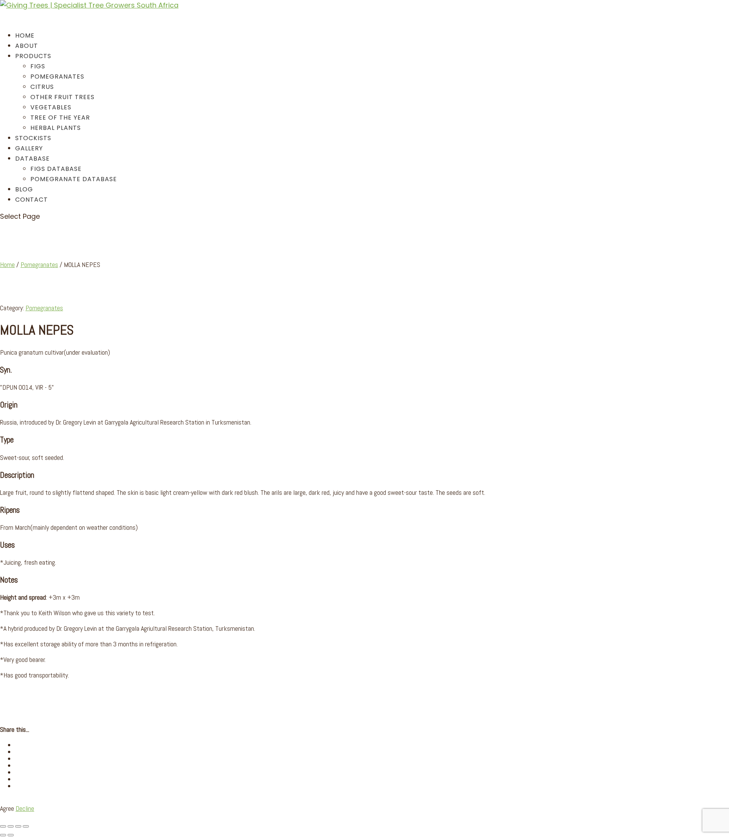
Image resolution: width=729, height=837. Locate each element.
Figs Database (56, 168)
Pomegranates (57, 76)
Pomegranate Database (73, 179)
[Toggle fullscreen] (11, 826)
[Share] (18, 826)
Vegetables (50, 107)
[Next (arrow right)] (11, 835)
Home (7, 264)
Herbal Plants (55, 127)
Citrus (42, 86)
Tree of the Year (60, 117)
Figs (37, 66)
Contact (31, 199)
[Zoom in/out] (3, 826)
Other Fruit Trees (62, 97)
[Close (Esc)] (26, 826)
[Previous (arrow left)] (3, 835)
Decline (25, 808)
